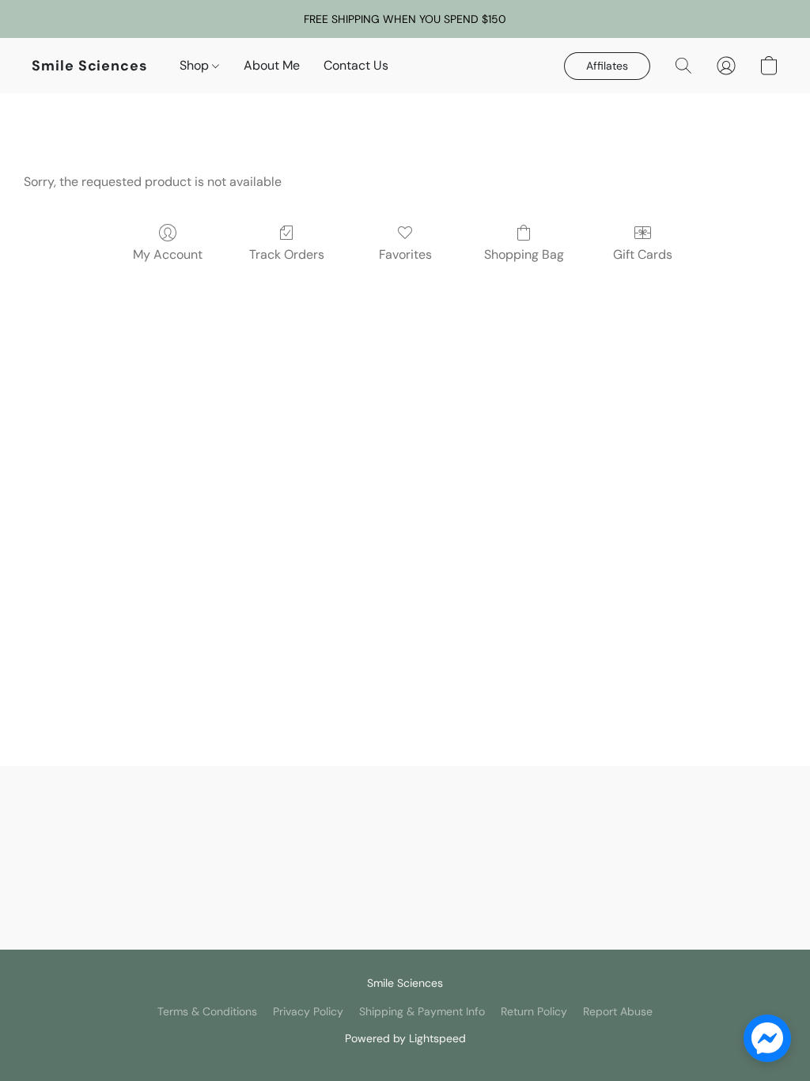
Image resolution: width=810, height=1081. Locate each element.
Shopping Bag (524, 254)
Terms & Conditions (207, 1011)
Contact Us (356, 65)
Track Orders (286, 254)
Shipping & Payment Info (422, 1011)
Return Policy (534, 1011)
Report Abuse (618, 1011)
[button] (90, 65)
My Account (167, 254)
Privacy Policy (308, 1011)
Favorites (405, 254)
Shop (196, 65)
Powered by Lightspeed (405, 1038)
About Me (272, 65)
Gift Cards (642, 254)
